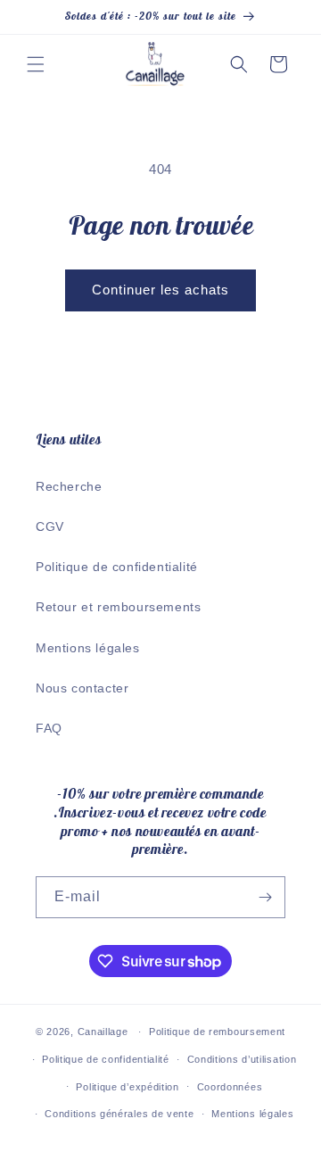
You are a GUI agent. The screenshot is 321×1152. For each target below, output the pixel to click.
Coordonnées (230, 1087)
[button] (35, 64)
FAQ (49, 728)
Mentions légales (88, 648)
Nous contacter (82, 688)
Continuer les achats (160, 289)
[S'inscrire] (264, 897)
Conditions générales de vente (119, 1113)
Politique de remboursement (217, 1031)
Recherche (69, 486)
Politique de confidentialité (117, 566)
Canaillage (103, 1031)
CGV (50, 526)
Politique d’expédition (127, 1087)
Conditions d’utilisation (242, 1059)
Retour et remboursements (118, 607)
